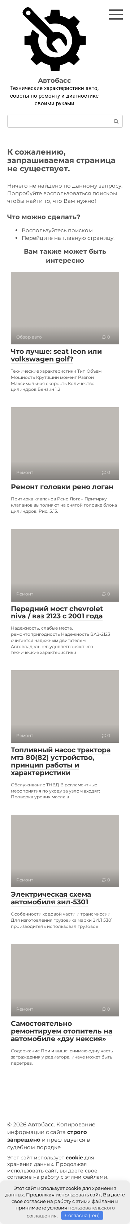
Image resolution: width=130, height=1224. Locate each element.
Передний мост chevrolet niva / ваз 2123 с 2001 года (57, 613)
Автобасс (54, 81)
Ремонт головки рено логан (62, 487)
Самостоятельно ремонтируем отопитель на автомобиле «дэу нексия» (61, 1031)
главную (74, 237)
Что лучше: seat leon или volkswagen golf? (56, 355)
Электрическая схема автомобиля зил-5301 (51, 898)
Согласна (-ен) (82, 1215)
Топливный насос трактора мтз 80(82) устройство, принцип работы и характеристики (60, 761)
